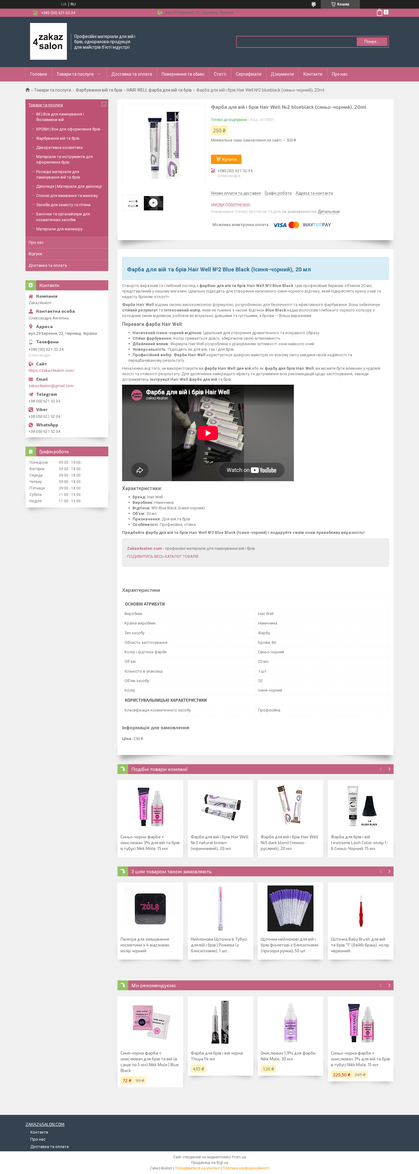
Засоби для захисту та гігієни (63, 204)
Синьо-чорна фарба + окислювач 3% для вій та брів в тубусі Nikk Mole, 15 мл (150, 842)
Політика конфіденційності (246, 1168)
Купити (229, 159)
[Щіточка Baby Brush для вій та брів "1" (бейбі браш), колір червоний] (360, 908)
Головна (38, 74)
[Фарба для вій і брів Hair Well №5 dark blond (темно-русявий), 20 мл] (290, 806)
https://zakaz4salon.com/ (52, 370)
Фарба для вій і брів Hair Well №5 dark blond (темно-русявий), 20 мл (289, 842)
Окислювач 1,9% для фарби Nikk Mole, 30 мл (288, 1055)
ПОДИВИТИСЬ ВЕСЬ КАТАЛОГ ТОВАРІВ (162, 556)
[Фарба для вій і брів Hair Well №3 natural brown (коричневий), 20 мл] (220, 806)
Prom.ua (239, 1157)
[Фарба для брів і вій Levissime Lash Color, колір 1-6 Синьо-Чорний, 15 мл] (360, 806)
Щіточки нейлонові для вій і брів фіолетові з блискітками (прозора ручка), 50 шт (289, 944)
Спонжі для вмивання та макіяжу (67, 195)
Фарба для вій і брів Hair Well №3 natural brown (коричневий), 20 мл (219, 842)
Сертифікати (248, 74)
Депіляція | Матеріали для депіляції (69, 186)
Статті (220, 74)
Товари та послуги (75, 74)
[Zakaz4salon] (48, 41)
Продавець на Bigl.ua (209, 1163)
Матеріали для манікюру (59, 229)
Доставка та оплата (131, 74)
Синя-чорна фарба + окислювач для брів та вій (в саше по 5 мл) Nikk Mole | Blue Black (150, 1061)
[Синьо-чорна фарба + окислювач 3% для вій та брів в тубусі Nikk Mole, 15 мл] (150, 806)
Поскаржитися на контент (197, 1168)
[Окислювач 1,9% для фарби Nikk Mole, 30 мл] (290, 1022)
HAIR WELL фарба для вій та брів (159, 90)
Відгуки (35, 253)
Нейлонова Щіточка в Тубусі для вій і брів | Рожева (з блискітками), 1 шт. (219, 944)
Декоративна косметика (59, 147)
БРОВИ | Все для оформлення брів (68, 129)
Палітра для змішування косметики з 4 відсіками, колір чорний (145, 944)
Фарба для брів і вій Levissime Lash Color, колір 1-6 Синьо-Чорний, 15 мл (359, 842)
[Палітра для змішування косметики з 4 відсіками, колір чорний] (150, 908)
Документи (282, 74)
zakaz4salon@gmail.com (51, 385)
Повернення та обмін (183, 74)
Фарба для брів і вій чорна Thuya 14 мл (217, 1055)
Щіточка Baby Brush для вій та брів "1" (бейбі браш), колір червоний (360, 944)
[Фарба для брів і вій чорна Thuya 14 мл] (220, 1022)
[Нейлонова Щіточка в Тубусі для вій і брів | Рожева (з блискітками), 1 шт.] (220, 908)
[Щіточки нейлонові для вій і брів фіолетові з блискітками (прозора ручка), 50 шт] (290, 908)
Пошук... (372, 41)
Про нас (340, 74)
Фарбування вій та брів (99, 90)
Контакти (312, 74)
